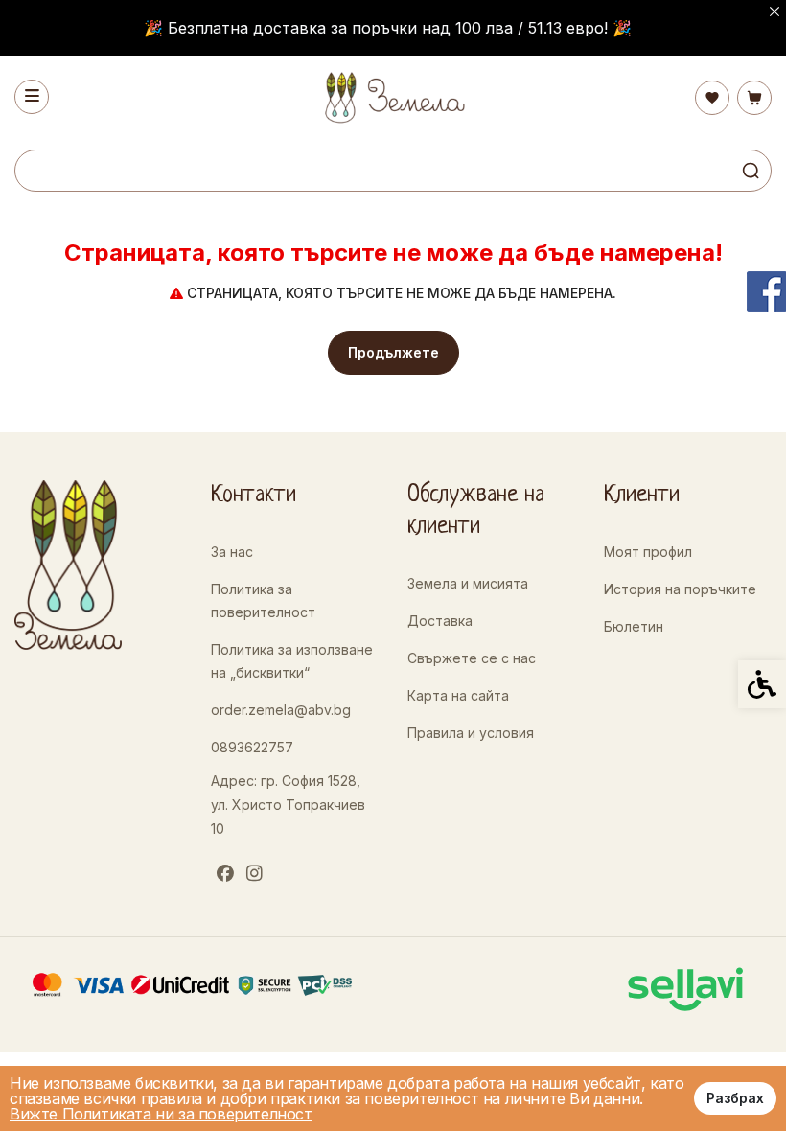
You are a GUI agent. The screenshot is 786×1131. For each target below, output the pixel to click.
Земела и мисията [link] (467, 583)
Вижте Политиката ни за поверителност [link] (161, 1113)
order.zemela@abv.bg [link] (281, 710)
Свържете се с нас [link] (471, 658)
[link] (393, 97)
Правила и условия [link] (470, 733)
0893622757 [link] (252, 747)
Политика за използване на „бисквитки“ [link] (292, 661)
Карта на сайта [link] (458, 695)
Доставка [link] (440, 620)
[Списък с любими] (712, 98)
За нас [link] (232, 551)
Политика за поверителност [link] (263, 600)
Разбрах (735, 1098)
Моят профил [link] (648, 551)
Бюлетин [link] (633, 626)
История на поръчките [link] (680, 589)
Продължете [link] (393, 352)
